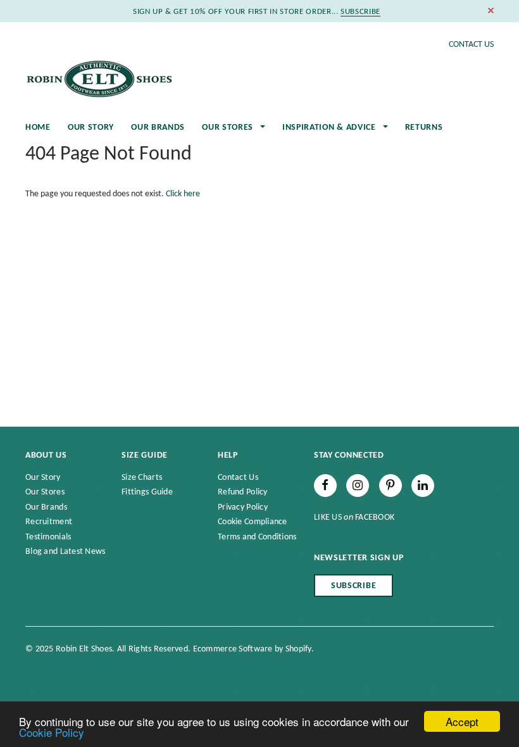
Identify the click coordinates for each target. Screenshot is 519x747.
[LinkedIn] (422, 485)
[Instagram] (357, 485)
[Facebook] (325, 485)
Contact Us (471, 44)
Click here (183, 194)
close (491, 10)
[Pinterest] (390, 485)
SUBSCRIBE (360, 12)
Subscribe (353, 586)
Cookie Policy (51, 732)
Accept (462, 721)
